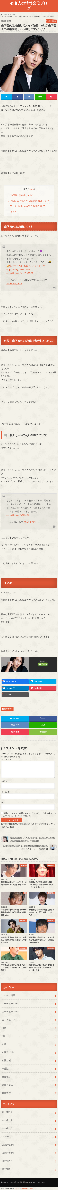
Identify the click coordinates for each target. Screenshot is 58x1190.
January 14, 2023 (14, 283)
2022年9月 (7, 1161)
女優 (4, 1044)
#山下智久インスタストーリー (33, 266)
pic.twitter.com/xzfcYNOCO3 (19, 273)
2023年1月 (7, 1136)
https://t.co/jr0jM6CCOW (18, 269)
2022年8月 (7, 1169)
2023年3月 (7, 1120)
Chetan (16, 1188)
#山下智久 (14, 266)
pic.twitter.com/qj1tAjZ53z (18, 515)
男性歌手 (6, 1076)
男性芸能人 (8, 709)
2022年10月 (8, 1152)
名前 (4, 781)
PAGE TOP (53, 1151)
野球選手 (6, 1092)
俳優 (4, 1027)
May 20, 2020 (30, 522)
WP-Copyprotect (27, 1188)
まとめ (12, 211)
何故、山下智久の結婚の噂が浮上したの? (29, 200)
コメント (6, 759)
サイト (4, 802)
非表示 (31, 189)
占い (4, 1036)
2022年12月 (8, 1144)
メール (5, 792)
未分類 (5, 1068)
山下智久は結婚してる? (20, 195)
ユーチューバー (10, 1003)
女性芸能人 (7, 1060)
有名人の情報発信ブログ (28, 5)
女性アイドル (8, 1052)
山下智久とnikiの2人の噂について (27, 206)
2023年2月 (7, 1128)
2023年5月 (7, 1112)
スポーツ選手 (8, 995)
